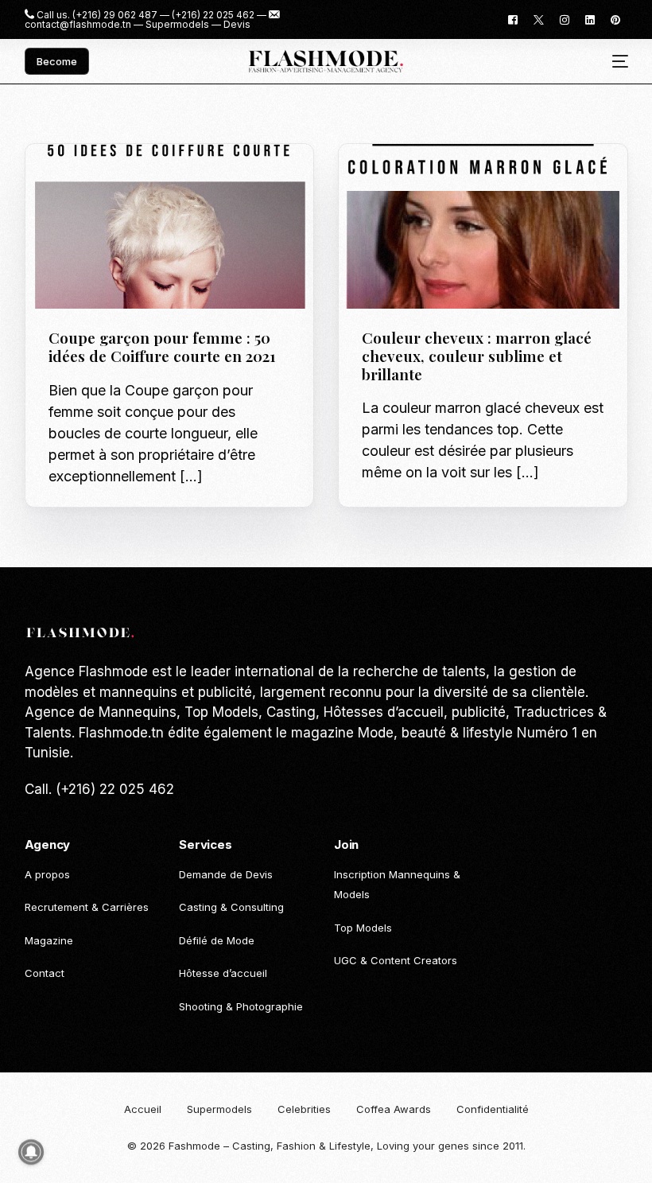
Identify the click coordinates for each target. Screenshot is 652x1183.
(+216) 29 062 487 (114, 15)
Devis (236, 24)
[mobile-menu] (614, 62)
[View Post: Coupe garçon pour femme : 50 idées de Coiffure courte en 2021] (169, 226)
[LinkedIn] (590, 19)
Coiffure (120, 177)
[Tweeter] (539, 19)
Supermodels (177, 24)
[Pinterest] (615, 19)
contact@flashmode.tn (78, 24)
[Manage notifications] (31, 1152)
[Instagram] (564, 19)
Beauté (72, 177)
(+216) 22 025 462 (213, 15)
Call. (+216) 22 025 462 (99, 789)
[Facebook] (513, 19)
